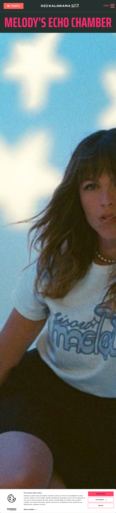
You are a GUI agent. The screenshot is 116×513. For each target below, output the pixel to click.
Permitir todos (101, 494)
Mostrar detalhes (29, 509)
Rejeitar (100, 505)
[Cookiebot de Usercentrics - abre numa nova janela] (12, 509)
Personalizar (100, 499)
